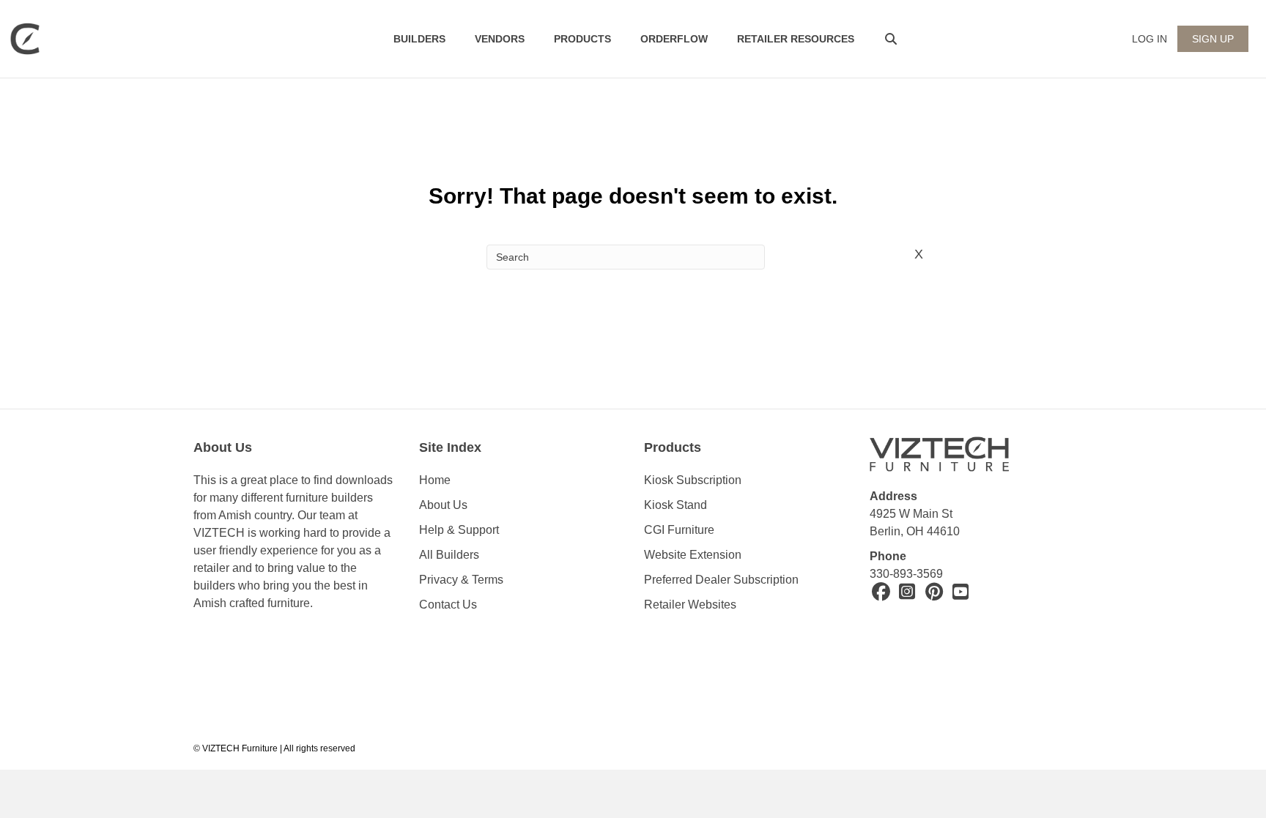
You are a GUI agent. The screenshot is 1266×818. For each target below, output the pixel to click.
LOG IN (1149, 39)
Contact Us (448, 604)
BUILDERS (419, 39)
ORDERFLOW (674, 39)
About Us (443, 505)
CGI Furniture (679, 530)
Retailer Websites (690, 604)
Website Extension (694, 555)
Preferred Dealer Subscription (721, 579)
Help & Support (459, 530)
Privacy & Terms (461, 579)
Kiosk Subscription (692, 480)
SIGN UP (1213, 39)
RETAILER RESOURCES (795, 39)
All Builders (449, 555)
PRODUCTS (582, 39)
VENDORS (500, 39)
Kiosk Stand (675, 505)
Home (435, 480)
